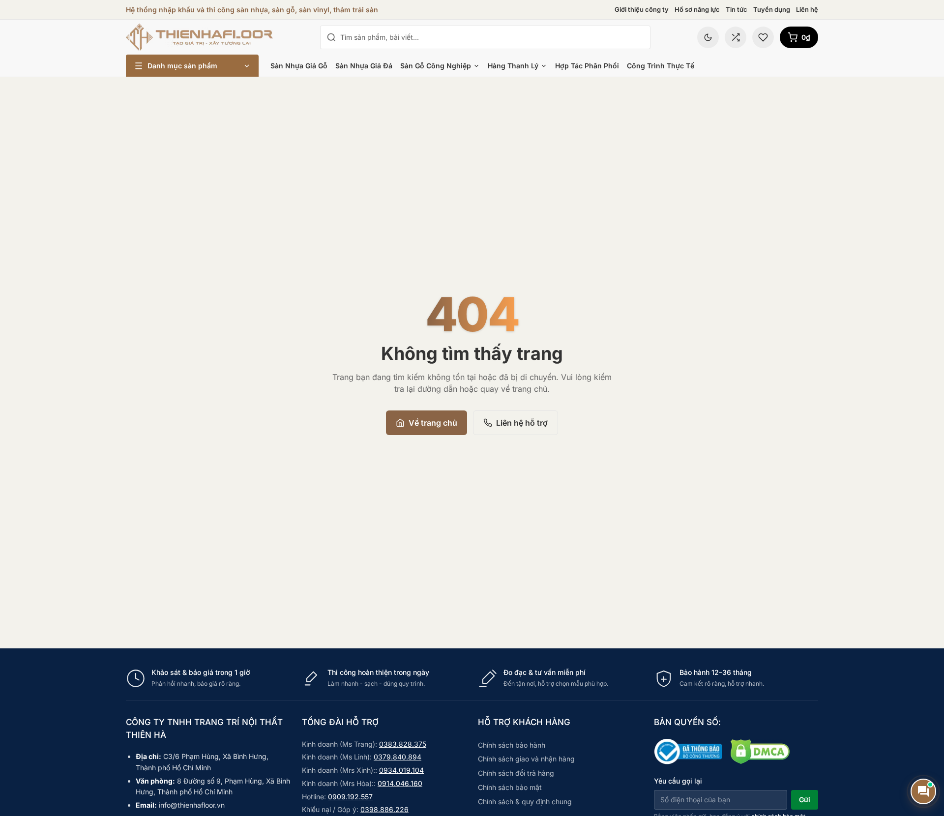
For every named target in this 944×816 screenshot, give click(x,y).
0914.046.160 (400, 783)
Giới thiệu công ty (642, 9)
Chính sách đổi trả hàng (516, 773)
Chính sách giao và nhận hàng (526, 759)
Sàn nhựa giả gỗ (298, 65)
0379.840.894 (397, 757)
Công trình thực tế (660, 65)
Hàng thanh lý (513, 65)
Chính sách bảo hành (511, 745)
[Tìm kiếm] (331, 37)
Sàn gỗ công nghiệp (435, 65)
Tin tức (736, 9)
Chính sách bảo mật (510, 787)
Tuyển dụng (771, 9)
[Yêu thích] (763, 37)
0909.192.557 (350, 796)
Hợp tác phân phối (587, 65)
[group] (472, 678)
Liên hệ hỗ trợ (522, 423)
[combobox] (492, 37)
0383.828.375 (402, 744)
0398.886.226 (384, 809)
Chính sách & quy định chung (525, 801)
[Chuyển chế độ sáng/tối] (708, 37)
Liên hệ (807, 9)
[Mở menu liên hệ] (923, 791)
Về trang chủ (433, 423)
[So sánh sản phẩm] (735, 37)
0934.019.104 (401, 770)
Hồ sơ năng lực (697, 9)
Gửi (804, 799)
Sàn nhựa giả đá (363, 65)
